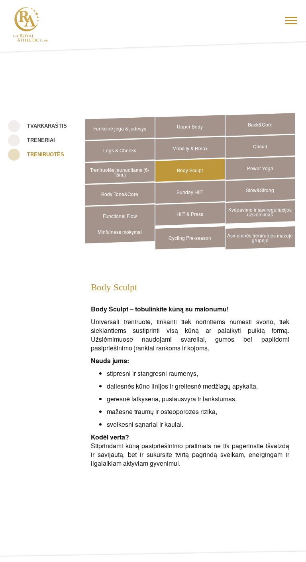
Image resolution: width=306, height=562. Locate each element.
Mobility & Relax (190, 148)
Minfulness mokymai (120, 231)
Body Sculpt (190, 170)
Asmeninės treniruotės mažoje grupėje (260, 237)
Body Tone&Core (119, 194)
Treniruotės (45, 155)
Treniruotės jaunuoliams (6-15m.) (119, 172)
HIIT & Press (190, 213)
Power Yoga (260, 168)
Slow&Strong (260, 190)
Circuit (260, 146)
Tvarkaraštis (47, 126)
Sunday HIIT (190, 192)
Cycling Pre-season (190, 237)
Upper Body (190, 126)
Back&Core (260, 124)
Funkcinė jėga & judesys (119, 128)
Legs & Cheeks (119, 150)
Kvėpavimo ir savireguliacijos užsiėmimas (260, 212)
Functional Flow (120, 215)
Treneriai (41, 140)
